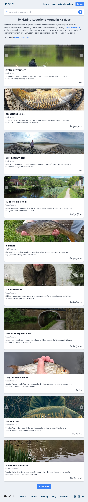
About (23, 496)
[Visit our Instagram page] (79, 496)
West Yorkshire (73, 27)
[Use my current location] (7, 12)
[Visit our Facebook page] (75, 496)
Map (53, 4)
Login (79, 4)
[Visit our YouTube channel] (83, 496)
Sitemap (64, 496)
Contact (34, 496)
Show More (44, 486)
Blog (54, 496)
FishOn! (9, 4)
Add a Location (65, 4)
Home (46, 4)
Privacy (44, 496)
